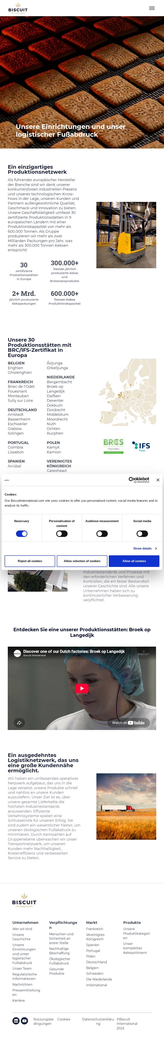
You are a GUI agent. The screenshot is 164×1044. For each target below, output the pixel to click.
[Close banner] (158, 480)
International (96, 985)
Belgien (92, 968)
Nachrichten (22, 984)
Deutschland (96, 962)
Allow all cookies (134, 561)
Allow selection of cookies (82, 561)
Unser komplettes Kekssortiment (135, 948)
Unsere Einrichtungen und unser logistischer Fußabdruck (24, 954)
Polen (90, 956)
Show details (142, 548)
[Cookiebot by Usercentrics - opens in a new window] (131, 480)
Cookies (63, 1019)
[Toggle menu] (151, 8)
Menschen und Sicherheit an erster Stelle (61, 938)
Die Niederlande (99, 979)
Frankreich (94, 929)
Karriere (18, 1000)
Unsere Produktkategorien (136, 933)
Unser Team (22, 968)
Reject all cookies (30, 561)
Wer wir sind (22, 929)
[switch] (62, 533)
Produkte (132, 922)
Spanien (92, 945)
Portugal (93, 951)
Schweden (94, 973)
